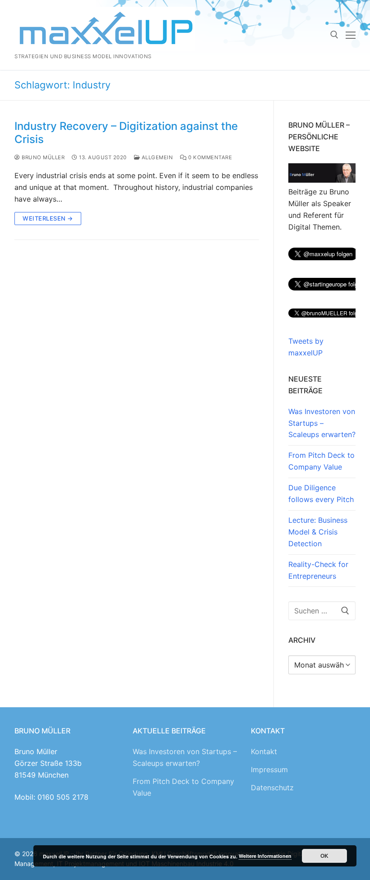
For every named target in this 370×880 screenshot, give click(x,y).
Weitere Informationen (265, 855)
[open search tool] (334, 35)
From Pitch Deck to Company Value (321, 461)
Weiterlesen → (48, 218)
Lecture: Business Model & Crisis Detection (317, 532)
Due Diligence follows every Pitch (321, 493)
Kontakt (264, 751)
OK (324, 856)
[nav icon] (351, 35)
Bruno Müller (42, 157)
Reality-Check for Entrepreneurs (318, 570)
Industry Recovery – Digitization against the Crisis (126, 133)
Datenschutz (272, 787)
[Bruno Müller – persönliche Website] (322, 179)
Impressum (269, 769)
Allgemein (156, 157)
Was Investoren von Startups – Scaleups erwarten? (322, 423)
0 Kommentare (209, 157)
